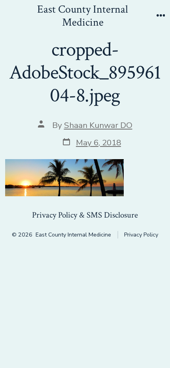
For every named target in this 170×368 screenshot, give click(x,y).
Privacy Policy (141, 234)
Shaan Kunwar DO (98, 125)
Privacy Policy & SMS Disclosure (85, 215)
